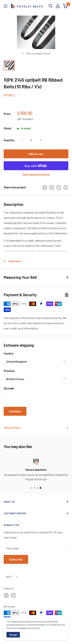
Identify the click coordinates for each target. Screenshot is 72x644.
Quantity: (9, 140)
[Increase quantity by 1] (41, 140)
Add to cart (36, 154)
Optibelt (9, 95)
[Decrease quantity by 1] (21, 140)
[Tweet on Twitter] (58, 187)
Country (8, 353)
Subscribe (16, 559)
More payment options (36, 174)
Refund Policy (12, 427)
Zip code (9, 388)
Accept (13, 634)
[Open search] (51, 6)
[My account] (58, 6)
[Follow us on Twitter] (13, 595)
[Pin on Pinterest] (51, 187)
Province (9, 370)
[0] (65, 6)
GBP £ (9, 576)
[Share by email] (65, 187)
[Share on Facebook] (44, 187)
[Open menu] (5, 6)
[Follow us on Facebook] (6, 595)
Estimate (15, 411)
